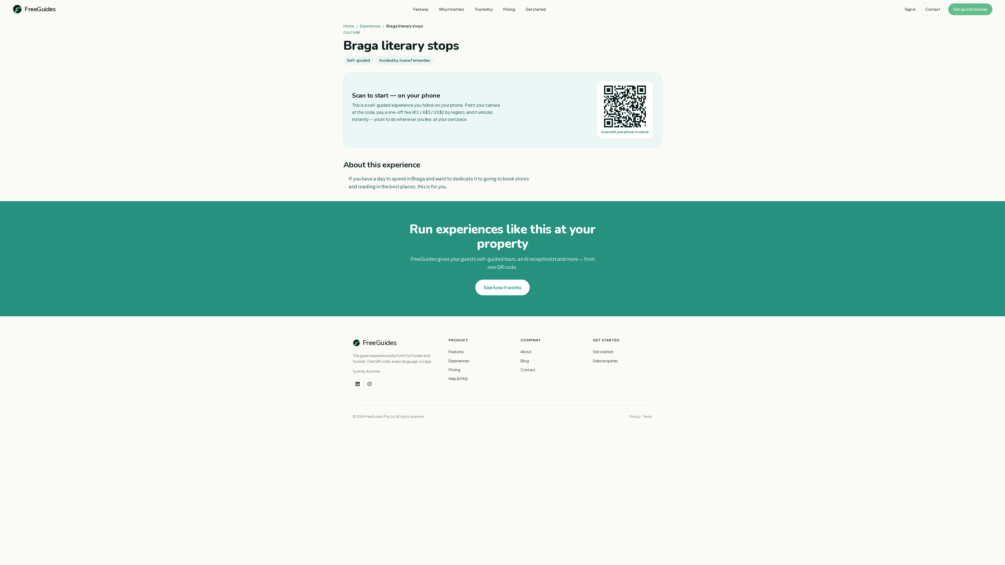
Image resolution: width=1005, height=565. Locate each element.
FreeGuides (40, 9)
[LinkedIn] (357, 384)
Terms (647, 417)
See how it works (502, 287)
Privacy (634, 417)
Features (456, 351)
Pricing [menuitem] (509, 9)
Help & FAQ (458, 378)
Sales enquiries (605, 360)
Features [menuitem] (420, 9)
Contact (932, 9)
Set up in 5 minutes (970, 9)
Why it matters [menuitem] (451, 9)
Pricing (454, 369)
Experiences (370, 26)
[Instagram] (369, 384)
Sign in (910, 9)
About (526, 351)
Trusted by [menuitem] (483, 9)
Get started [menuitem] (536, 9)
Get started (603, 351)
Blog (525, 360)
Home (348, 26)
